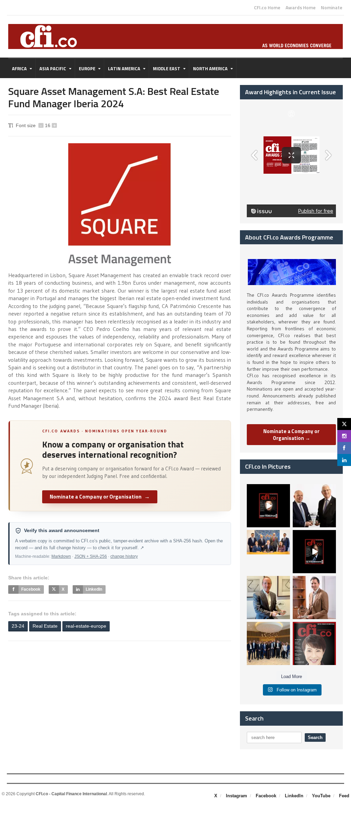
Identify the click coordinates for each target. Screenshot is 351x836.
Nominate (331, 7)
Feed (344, 795)
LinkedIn (294, 795)
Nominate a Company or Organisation (100, 496)
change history (124, 556)
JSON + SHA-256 (90, 556)
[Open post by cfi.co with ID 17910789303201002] (268, 505)
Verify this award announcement (61, 530)
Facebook (266, 795)
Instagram (236, 795)
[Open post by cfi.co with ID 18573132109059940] (268, 551)
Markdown (61, 556)
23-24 (18, 626)
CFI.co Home (267, 7)
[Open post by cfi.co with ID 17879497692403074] (314, 505)
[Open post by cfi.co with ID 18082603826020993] (314, 597)
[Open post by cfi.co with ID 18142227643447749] (268, 597)
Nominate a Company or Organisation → (291, 434)
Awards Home (301, 7)
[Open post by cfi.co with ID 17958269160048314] (314, 551)
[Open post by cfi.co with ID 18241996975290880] (314, 643)
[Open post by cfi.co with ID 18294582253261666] (268, 643)
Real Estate (45, 626)
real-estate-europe (86, 626)
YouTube (321, 795)
